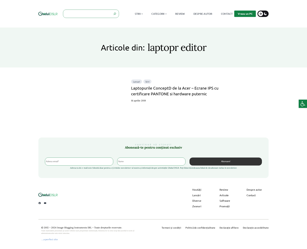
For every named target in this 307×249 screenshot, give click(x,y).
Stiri (147, 81)
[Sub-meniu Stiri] (142, 14)
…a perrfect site (49, 239)
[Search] (114, 13)
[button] (303, 104)
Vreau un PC (245, 13)
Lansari (136, 81)
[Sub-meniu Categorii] (166, 14)
